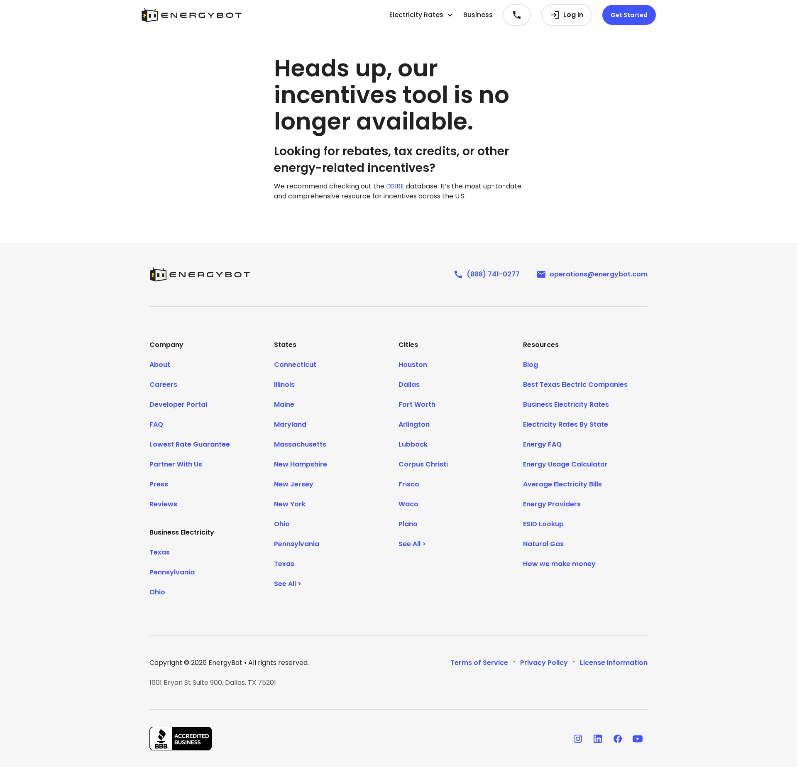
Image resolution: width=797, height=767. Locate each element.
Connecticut (295, 364)
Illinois (284, 384)
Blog (530, 364)
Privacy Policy (544, 662)
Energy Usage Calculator (565, 464)
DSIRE (395, 186)
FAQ (156, 424)
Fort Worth (416, 404)
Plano (408, 524)
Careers (163, 384)
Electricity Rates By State (565, 424)
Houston (412, 364)
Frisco (408, 484)
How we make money (559, 564)
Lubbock (413, 444)
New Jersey (293, 484)
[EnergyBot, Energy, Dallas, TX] (180, 738)
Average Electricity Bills (562, 484)
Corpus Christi (423, 464)
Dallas (409, 384)
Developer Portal (178, 404)
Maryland (290, 424)
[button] (421, 15)
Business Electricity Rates (566, 404)
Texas (159, 552)
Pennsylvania (172, 572)
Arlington (414, 424)
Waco (408, 504)
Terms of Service (479, 662)
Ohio (157, 592)
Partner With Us (175, 464)
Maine (284, 404)
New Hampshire (300, 464)
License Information (614, 662)
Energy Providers (552, 504)
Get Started (629, 15)
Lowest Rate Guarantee (189, 444)
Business (478, 15)
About (159, 364)
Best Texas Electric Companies (575, 384)
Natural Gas (543, 544)
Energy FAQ (542, 444)
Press (158, 484)
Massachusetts (300, 444)
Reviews (163, 504)
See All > (287, 584)
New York (290, 504)
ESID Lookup (543, 524)
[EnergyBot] (199, 274)
